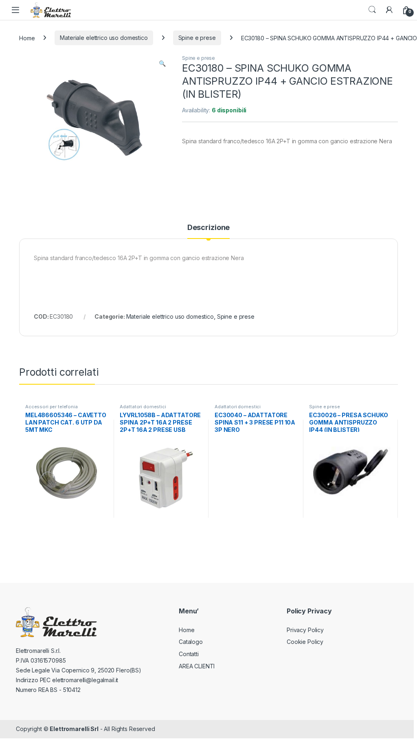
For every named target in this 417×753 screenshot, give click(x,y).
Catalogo (191, 641)
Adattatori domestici (143, 406)
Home (27, 37)
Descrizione (208, 228)
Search (372, 9)
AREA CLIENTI (197, 666)
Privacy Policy (305, 629)
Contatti (189, 653)
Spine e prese (197, 37)
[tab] (208, 231)
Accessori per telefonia (51, 406)
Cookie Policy (305, 641)
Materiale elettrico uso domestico (103, 37)
